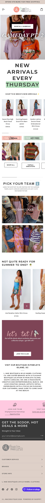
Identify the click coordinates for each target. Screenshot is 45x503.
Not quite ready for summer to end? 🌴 (18, 263)
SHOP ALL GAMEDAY (22, 26)
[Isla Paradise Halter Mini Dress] (16, 289)
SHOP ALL (11, 165)
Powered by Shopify (32, 499)
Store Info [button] (7, 473)
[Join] (41, 435)
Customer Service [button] (10, 459)
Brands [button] (5, 466)
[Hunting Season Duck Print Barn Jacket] (22, 107)
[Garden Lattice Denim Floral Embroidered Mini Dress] (36, 107)
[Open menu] (5, 9)
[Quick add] (10, 112)
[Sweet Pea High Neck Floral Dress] (8, 107)
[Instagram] (16, 489)
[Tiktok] (7, 489)
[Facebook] (3, 489)
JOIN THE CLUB (22, 354)
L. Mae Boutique (10, 499)
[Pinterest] (12, 489)
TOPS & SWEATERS (30, 165)
